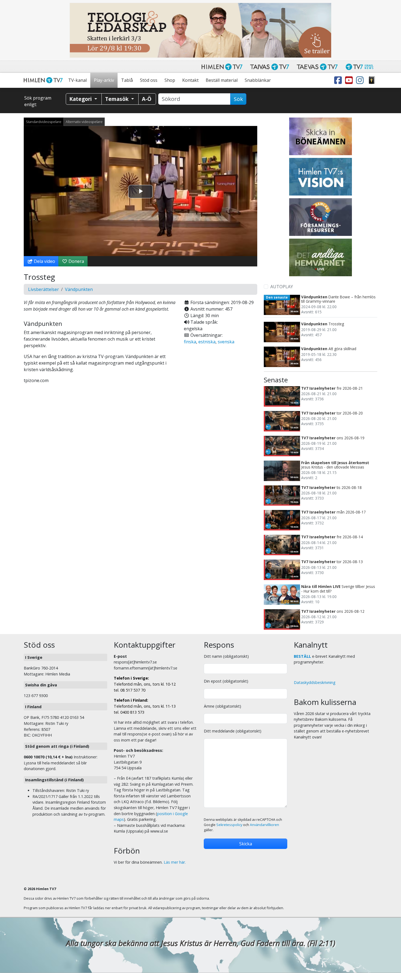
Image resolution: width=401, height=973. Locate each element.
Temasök (117, 99)
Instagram (360, 80)
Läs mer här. (175, 862)
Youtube (350, 80)
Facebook (339, 80)
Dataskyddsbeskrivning (315, 682)
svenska (226, 342)
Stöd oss (148, 80)
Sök (238, 99)
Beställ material (222, 80)
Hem (44, 80)
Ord (371, 80)
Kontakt (190, 80)
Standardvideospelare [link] (43, 121)
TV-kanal (77, 80)
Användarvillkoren (264, 824)
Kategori (81, 99)
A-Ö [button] (146, 99)
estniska (207, 342)
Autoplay (281, 287)
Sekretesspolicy (229, 824)
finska (190, 342)
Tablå (127, 80)
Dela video (44, 261)
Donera (75, 261)
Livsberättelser (43, 289)
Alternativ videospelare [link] (84, 121)
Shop (169, 80)
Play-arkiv (104, 80)
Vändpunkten (79, 289)
